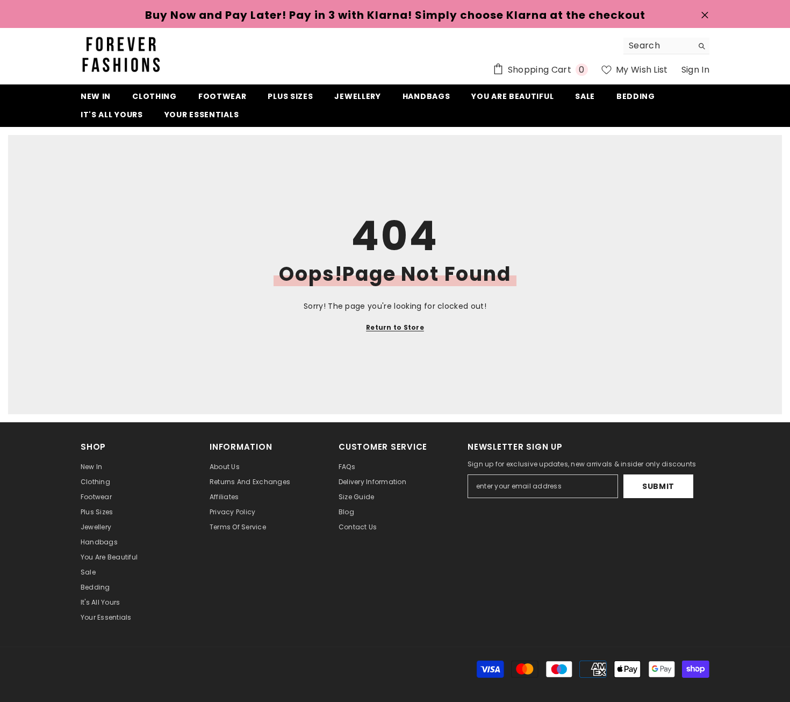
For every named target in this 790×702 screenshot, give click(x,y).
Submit (658, 486)
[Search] (666, 46)
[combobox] (658, 46)
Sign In (695, 69)
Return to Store (395, 327)
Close (704, 15)
